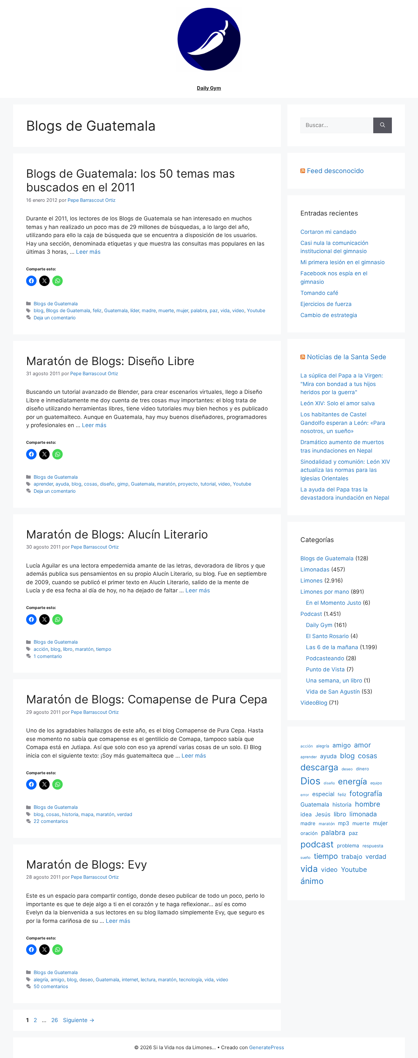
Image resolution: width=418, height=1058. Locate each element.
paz (214, 310)
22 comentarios (51, 821)
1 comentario (48, 656)
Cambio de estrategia (328, 315)
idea (306, 814)
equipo (376, 783)
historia (70, 814)
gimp (122, 484)
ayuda (62, 484)
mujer (182, 310)
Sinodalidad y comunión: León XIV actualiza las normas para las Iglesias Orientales (345, 470)
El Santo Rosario (327, 636)
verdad (124, 814)
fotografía (365, 793)
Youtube (256, 310)
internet (130, 979)
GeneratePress (266, 1047)
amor (362, 745)
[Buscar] (382, 125)
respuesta (372, 845)
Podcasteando (325, 658)
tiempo (103, 649)
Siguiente (78, 1020)
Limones (311, 580)
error (304, 795)
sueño (305, 857)
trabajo (351, 856)
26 (55, 1020)
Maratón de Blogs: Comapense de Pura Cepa (146, 699)
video (238, 310)
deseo (86, 979)
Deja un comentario (55, 317)
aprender (43, 484)
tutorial (208, 484)
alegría (41, 979)
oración (309, 833)
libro (67, 649)
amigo (57, 979)
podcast (317, 844)
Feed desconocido (335, 171)
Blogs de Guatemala (56, 303)
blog (38, 310)
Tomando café (319, 293)
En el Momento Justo (333, 603)
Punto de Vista (325, 669)
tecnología (190, 979)
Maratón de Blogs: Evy (86, 864)
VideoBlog (313, 702)
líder (134, 310)
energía (352, 781)
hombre (367, 804)
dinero (362, 768)
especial (323, 794)
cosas (90, 484)
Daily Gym (209, 88)
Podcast (311, 614)
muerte (166, 310)
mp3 (343, 823)
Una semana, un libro (334, 680)
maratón (166, 484)
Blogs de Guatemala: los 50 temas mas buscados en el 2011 (130, 180)
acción (41, 649)
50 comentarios (51, 986)
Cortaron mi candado (328, 232)
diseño (107, 484)
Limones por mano (324, 591)
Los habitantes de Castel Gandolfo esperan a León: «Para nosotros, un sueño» (342, 422)
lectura (148, 979)
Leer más (88, 251)
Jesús (322, 814)
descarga (319, 767)
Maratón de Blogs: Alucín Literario (117, 534)
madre (149, 310)
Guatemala (116, 310)
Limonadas (315, 569)
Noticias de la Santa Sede (346, 357)
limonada (363, 814)
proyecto (188, 484)
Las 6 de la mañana (332, 647)
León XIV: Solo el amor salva (337, 403)
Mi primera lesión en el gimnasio (342, 262)
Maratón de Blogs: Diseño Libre (110, 361)
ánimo (312, 881)
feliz (97, 310)
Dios (310, 781)
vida (225, 310)
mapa (87, 814)
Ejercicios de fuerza (326, 304)
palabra (199, 310)
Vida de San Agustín (333, 691)
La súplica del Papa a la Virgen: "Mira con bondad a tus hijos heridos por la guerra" (341, 383)
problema (348, 845)
